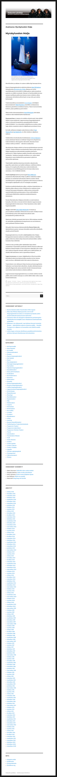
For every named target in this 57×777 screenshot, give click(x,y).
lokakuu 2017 (10, 643)
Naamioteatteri (11, 399)
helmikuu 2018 (11, 639)
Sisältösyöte (10, 761)
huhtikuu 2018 (11, 635)
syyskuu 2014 (10, 691)
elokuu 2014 (10, 693)
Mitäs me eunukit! (20, 476)
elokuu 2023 (10, 555)
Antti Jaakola (32, 281)
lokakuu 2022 (11, 571)
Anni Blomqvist (29, 112)
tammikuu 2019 (11, 622)
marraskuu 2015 (11, 670)
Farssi (8, 360)
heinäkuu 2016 (11, 660)
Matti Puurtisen (20, 105)
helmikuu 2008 (11, 744)
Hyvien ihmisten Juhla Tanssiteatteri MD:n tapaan (21, 309)
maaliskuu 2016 (11, 662)
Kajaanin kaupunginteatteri (15, 368)
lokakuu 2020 (11, 598)
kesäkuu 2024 (11, 536)
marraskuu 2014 (11, 688)
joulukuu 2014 (11, 686)
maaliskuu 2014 (11, 697)
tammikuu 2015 (11, 684)
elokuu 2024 (10, 532)
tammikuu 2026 (11, 503)
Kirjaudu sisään (11, 759)
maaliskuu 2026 (11, 499)
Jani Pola (22, 282)
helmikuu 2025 (11, 522)
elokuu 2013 (10, 711)
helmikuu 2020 (11, 606)
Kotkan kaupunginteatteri (14, 383)
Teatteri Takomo (12, 445)
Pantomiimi (10, 406)
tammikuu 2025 (11, 524)
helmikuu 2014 (11, 699)
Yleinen (19, 281)
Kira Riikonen (33, 282)
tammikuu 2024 (11, 546)
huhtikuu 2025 (11, 519)
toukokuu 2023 (11, 561)
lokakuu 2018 (10, 625)
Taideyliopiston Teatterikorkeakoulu (17, 424)
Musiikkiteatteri (11, 397)
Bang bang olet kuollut (19, 478)
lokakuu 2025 (11, 507)
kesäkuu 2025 (11, 515)
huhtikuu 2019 (11, 616)
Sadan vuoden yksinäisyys (24, 472)
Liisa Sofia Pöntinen (26, 284)
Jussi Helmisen (36, 87)
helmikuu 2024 (11, 544)
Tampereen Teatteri (12, 426)
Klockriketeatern (12, 375)
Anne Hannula (11, 348)
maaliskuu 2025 (11, 521)
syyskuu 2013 (10, 709)
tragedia (9, 449)
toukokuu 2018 (11, 633)
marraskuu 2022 (11, 569)
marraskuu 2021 (11, 587)
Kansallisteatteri (11, 369)
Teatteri (9, 441)
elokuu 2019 (10, 614)
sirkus (9, 418)
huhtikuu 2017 (11, 649)
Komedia (9, 381)
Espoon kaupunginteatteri (14, 356)
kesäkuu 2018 (11, 631)
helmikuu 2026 (11, 501)
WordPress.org (11, 765)
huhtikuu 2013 (11, 717)
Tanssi (9, 432)
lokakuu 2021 (10, 589)
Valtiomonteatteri (12, 455)
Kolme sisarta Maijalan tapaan (24, 474)
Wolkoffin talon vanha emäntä (24, 470)
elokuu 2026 (10, 491)
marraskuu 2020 (11, 596)
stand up (9, 420)
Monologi (10, 395)
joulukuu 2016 (11, 653)
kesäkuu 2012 (11, 734)
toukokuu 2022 (11, 579)
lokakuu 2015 (10, 672)
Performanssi (11, 408)
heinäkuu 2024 (11, 534)
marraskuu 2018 (11, 623)
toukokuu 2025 (11, 517)
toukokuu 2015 (11, 678)
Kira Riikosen (32, 174)
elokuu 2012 (10, 730)
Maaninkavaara (11, 393)
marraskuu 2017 (11, 641)
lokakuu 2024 (11, 528)
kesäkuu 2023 (11, 559)
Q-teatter (9, 412)
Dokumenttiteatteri (12, 352)
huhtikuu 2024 (11, 540)
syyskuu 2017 (10, 645)
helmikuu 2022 (11, 585)
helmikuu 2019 (11, 620)
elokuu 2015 (10, 676)
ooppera (9, 404)
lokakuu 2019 (10, 610)
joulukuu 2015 (11, 668)
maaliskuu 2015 (11, 680)
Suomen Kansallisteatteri (14, 422)
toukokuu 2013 (11, 715)
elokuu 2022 (10, 575)
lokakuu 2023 (11, 552)
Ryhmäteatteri (11, 416)
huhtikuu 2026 (11, 497)
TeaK (8, 437)
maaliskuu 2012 (11, 738)
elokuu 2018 (10, 629)
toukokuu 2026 (11, 495)
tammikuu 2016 (11, 666)
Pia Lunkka (10, 410)
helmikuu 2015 (11, 682)
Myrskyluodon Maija (18, 33)
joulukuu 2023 (11, 548)
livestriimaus (11, 391)
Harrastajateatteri (12, 362)
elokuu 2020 (10, 602)
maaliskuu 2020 (11, 604)
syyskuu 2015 (10, 674)
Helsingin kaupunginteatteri (15, 364)
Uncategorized (11, 453)
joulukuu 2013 (11, 703)
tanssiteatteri (11, 434)
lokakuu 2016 (10, 656)
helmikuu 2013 (11, 721)
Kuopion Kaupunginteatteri (15, 385)
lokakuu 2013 (10, 707)
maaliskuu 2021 (11, 594)
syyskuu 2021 (10, 590)
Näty (8, 401)
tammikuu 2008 (11, 746)
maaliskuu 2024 (11, 542)
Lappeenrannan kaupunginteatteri (13, 284)
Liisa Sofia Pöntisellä (22, 209)
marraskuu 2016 (11, 655)
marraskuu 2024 (11, 526)
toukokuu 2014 (11, 695)
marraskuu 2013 (11, 705)
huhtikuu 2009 (11, 742)
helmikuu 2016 (11, 664)
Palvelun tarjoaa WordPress (23, 772)
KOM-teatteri (10, 379)
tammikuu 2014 (11, 701)
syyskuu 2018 (10, 627)
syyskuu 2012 (10, 728)
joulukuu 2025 (11, 505)
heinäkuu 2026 (11, 493)
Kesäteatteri (10, 373)
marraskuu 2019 (11, 608)
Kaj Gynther (10, 366)
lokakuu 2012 (10, 726)
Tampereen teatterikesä (14, 428)
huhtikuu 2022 (11, 581)
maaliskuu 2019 (11, 618)
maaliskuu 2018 (11, 637)
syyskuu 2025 (11, 509)
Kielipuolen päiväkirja (11, 772)
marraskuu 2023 (11, 550)
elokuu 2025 (10, 511)
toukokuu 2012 (11, 736)
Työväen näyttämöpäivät (14, 451)
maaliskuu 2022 (11, 583)
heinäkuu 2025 (11, 513)
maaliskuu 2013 (11, 719)
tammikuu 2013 (11, 723)
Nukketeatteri (11, 402)
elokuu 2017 (10, 647)
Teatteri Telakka (11, 447)
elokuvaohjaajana (35, 138)
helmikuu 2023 (11, 565)
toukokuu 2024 (11, 538)
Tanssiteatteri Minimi (13, 435)
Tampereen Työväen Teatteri (15, 430)
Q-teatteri (9, 414)
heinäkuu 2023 (11, 557)
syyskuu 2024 (11, 530)
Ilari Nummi (10, 282)
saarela (9, 281)
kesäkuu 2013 (11, 713)
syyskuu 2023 (11, 554)
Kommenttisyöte (11, 763)
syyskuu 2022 (11, 573)
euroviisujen (28, 103)
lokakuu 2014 (10, 690)
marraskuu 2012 (11, 724)
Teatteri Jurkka (11, 443)
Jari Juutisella (18, 132)
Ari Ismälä (10, 350)
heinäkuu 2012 (11, 732)
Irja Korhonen (16, 282)
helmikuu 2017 (11, 651)
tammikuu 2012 (11, 740)
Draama (9, 354)
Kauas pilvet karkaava (13, 371)
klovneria (10, 377)
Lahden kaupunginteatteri (14, 387)
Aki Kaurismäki (11, 346)
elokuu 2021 (10, 592)
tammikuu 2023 (11, 567)
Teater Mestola (11, 439)
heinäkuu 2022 (11, 577)
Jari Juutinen (27, 282)
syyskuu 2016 (10, 658)
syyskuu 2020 (11, 600)
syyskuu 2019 (10, 612)
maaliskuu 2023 (11, 563)
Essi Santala (10, 358)
